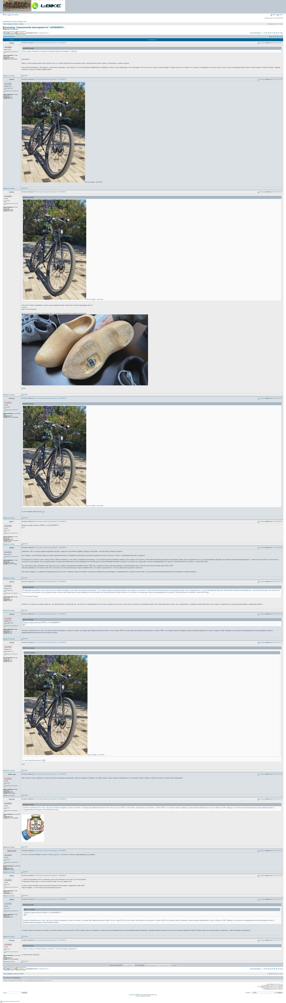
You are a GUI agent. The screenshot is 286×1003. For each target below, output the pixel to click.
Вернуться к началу (9, 75)
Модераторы (14, 29)
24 (266, 32)
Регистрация (14, 14)
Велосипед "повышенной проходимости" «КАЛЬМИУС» (33, 27)
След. (281, 32)
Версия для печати (9, 36)
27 (272, 32)
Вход (5, 14)
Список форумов (8, 24)
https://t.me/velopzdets (29, 309)
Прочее (16, 24)
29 (276, 32)
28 (274, 32)
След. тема (279, 36)
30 (278, 32)
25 (268, 32)
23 (264, 32)
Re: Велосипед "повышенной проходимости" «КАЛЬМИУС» (50, 42)
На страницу (253, 32)
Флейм (21, 24)
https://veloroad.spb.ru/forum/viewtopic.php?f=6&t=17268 (154, 566)
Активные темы (21, 21)
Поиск (281, 14)
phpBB (137, 994)
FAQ (274, 14)
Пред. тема (272, 36)
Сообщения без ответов (9, 21)
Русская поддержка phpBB (143, 996)
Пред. (259, 32)
